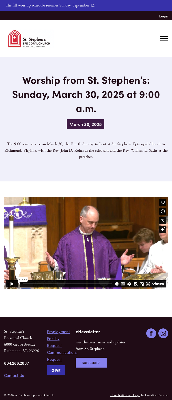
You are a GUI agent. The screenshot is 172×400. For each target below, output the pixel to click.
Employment (58, 331)
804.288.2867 (16, 363)
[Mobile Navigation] (163, 39)
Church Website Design (125, 395)
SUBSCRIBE (91, 362)
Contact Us (14, 375)
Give (56, 370)
